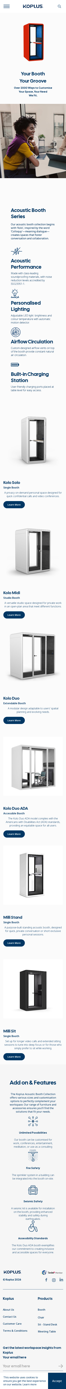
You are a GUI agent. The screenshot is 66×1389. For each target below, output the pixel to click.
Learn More (14, 504)
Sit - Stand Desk (47, 1324)
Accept (57, 1381)
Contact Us (9, 1316)
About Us (8, 1309)
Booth (41, 1309)
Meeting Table (47, 1331)
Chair (41, 1317)
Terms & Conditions (15, 1330)
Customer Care (12, 1323)
